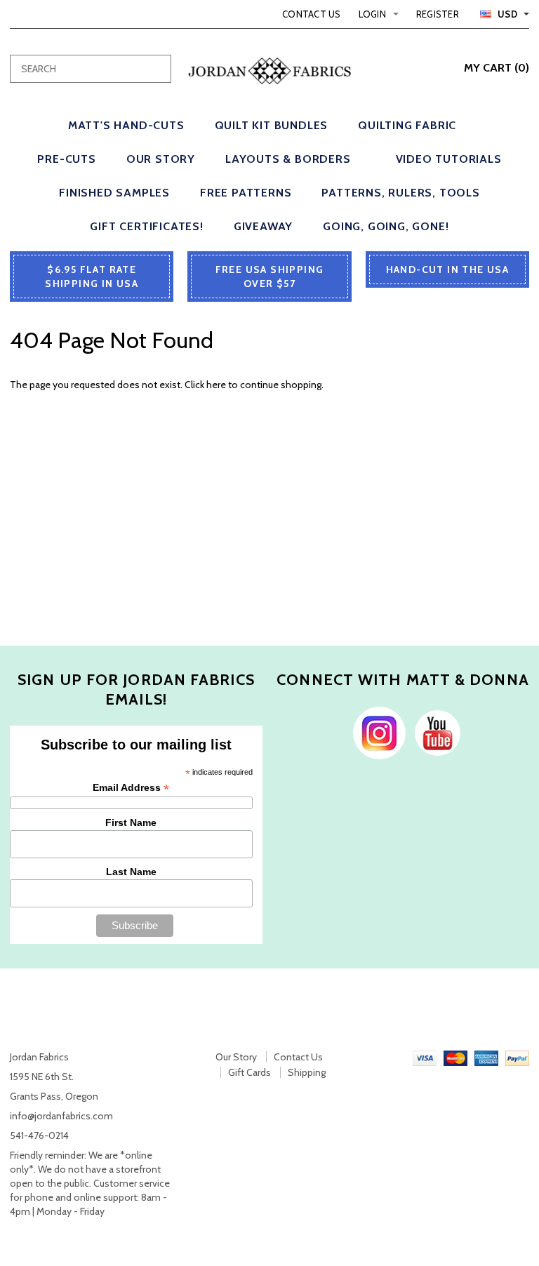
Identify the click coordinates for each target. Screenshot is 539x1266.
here (216, 384)
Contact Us (311, 14)
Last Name (131, 871)
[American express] (486, 1057)
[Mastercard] (455, 1057)
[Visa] (425, 1057)
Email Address (131, 787)
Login (372, 14)
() (496, 67)
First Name (131, 822)
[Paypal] (517, 1057)
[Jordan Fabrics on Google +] (434, 732)
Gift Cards (249, 1072)
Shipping (307, 1072)
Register (437, 14)
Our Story (236, 1057)
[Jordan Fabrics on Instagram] (376, 732)
